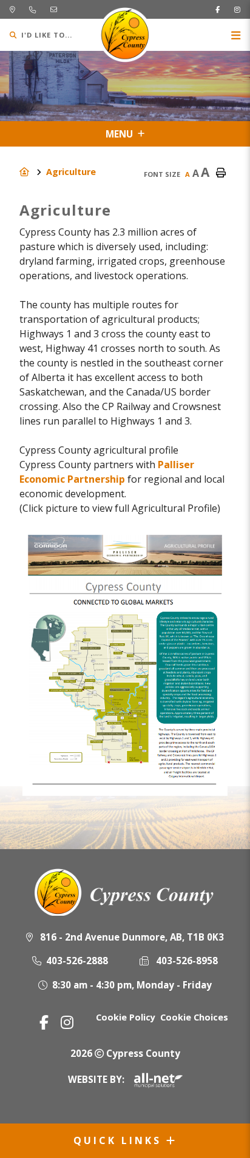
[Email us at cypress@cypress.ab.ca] (53, 9)
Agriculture (71, 171)
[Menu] (235, 35)
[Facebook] (44, 1022)
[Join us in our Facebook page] (217, 9)
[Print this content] (221, 173)
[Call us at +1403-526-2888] (32, 9)
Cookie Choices (194, 1017)
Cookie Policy (125, 1017)
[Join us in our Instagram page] (237, 9)
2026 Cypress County (125, 1053)
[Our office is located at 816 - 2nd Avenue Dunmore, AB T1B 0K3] (12, 9)
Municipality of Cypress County (125, 34)
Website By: (96, 1079)
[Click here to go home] (32, 171)
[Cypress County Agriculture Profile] (125, 788)
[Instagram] (67, 1022)
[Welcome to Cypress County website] (125, 892)
